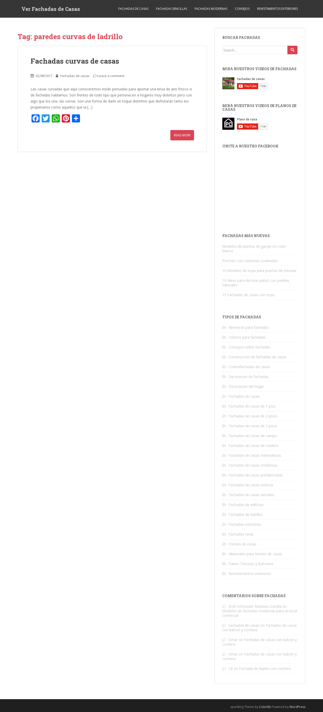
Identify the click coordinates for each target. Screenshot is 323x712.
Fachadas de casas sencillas (251, 494)
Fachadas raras (241, 534)
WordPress (297, 707)
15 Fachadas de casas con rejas (248, 294)
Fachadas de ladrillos (246, 514)
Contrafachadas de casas (249, 366)
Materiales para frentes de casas (255, 553)
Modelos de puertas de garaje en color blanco (254, 248)
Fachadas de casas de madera (253, 445)
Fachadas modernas (211, 9)
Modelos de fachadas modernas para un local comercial (259, 613)
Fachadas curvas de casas (75, 61)
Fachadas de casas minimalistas (255, 455)
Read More (182, 135)
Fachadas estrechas (245, 524)
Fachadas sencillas (171, 9)
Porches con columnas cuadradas (250, 260)
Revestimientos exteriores (277, 9)
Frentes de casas (242, 544)
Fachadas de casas (133, 9)
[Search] (292, 50)
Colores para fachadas (247, 337)
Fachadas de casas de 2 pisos (253, 416)
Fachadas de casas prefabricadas (256, 475)
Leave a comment (110, 75)
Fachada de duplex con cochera (265, 668)
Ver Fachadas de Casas (50, 9)
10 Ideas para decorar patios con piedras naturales (255, 282)
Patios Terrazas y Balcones (251, 563)
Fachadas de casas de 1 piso (252, 406)
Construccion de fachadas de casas (257, 356)
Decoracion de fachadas (248, 376)
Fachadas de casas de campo (253, 435)
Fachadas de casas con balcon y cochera (259, 642)
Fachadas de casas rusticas (251, 484)
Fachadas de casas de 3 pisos (253, 425)
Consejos (242, 9)
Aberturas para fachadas (249, 327)
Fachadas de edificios (246, 504)
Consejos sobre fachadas (249, 347)
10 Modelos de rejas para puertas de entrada (259, 270)
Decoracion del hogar (246, 386)
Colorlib (265, 707)
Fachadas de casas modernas (253, 465)
